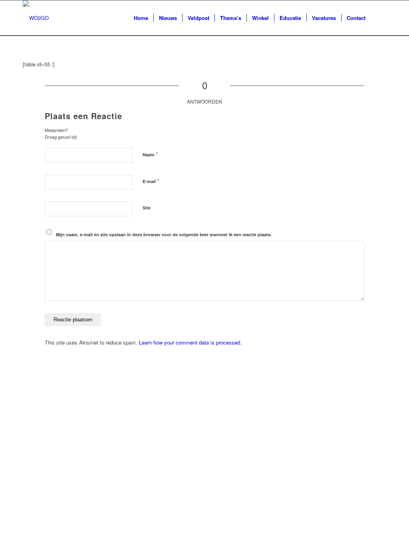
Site (147, 208)
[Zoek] (378, 18)
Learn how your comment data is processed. (190, 342)
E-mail (151, 181)
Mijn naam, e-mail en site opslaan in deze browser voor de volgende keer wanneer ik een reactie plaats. (164, 234)
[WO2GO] (36, 18)
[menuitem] (141, 18)
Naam (150, 154)
